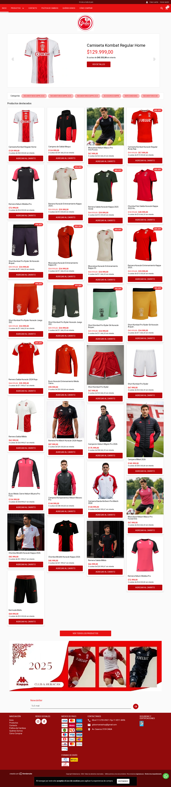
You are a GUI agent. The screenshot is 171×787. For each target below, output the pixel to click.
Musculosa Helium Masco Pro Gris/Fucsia (100, 149)
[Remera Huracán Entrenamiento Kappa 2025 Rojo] (145, 244)
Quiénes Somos (69, 8)
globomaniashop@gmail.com (104, 725)
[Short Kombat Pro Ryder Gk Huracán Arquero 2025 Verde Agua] (105, 304)
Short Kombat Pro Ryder (98, 387)
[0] (166, 9)
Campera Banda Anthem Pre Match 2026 (103, 502)
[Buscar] (162, 8)
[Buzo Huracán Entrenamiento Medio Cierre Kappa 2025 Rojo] (65, 360)
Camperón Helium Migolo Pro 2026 (102, 444)
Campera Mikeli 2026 (137, 460)
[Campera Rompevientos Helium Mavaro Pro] (65, 476)
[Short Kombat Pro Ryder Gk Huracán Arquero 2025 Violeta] (25, 240)
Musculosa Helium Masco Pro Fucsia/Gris (140, 518)
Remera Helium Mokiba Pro (20, 204)
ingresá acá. (140, 774)
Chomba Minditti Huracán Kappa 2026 (24, 553)
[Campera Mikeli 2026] (145, 429)
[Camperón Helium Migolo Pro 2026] (105, 423)
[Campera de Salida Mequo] (65, 125)
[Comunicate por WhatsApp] (166, 776)
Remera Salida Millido (18, 437)
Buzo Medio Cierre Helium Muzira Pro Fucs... (24, 495)
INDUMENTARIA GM (150, 96)
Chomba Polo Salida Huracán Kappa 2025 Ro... (143, 207)
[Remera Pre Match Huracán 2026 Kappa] (65, 419)
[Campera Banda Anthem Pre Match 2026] (105, 480)
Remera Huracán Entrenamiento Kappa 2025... (64, 205)
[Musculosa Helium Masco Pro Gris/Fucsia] (105, 126)
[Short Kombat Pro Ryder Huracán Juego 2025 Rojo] (25, 299)
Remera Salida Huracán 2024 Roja (23, 380)
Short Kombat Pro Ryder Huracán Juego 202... (25, 321)
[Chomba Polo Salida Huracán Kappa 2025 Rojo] (145, 185)
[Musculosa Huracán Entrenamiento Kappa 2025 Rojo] (65, 242)
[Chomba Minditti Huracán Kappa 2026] (25, 532)
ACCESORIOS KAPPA (111, 96)
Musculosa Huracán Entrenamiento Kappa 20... (63, 264)
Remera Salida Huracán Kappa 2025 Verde (103, 208)
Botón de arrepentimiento (153, 774)
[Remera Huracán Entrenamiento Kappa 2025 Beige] (65, 182)
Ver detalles (98, 64)
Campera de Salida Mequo (59, 147)
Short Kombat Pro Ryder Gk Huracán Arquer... (24, 262)
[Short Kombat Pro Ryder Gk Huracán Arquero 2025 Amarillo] (145, 303)
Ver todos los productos (85, 633)
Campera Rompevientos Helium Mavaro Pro (65, 499)
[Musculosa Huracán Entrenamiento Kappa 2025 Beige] (105, 245)
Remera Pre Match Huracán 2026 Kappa (65, 441)
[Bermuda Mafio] (25, 589)
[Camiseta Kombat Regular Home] (25, 126)
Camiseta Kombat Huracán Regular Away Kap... (143, 148)
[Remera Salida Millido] (25, 415)
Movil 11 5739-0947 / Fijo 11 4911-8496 (108, 720)
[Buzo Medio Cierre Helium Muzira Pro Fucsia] (25, 472)
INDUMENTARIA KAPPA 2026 (34, 96)
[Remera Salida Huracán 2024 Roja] (25, 358)
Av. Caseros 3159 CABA (102, 729)
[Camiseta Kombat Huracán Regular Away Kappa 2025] (145, 126)
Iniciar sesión (164, 2)
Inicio (4, 8)
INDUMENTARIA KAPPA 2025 (60, 96)
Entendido (123, 781)
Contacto (32, 8)
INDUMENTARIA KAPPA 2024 (87, 96)
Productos (16, 8)
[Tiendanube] (21, 774)
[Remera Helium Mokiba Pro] (25, 183)
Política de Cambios (49, 8)
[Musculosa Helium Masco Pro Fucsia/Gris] (145, 495)
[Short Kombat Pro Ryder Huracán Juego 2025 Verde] (65, 301)
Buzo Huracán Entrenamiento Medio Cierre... (63, 382)
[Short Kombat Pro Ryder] (105, 365)
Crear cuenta (153, 2)
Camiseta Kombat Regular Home (116, 45)
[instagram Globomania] (38, 721)
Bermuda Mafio (15, 610)
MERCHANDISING (131, 96)
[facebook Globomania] (44, 721)
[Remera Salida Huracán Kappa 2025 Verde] (105, 186)
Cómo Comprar (85, 8)
